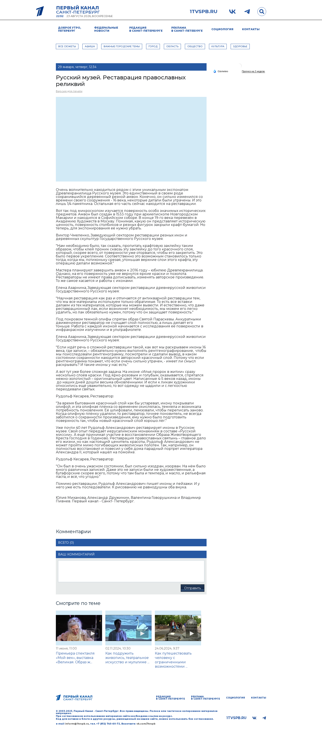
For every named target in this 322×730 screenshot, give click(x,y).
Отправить (192, 588)
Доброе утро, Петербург (69, 29)
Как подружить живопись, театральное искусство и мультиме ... (127, 657)
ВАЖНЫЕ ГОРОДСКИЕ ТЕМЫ (122, 46)
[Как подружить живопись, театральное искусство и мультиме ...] (128, 628)
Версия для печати (69, 91)
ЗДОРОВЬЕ (240, 46)
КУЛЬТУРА (217, 46)
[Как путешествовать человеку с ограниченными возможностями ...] (178, 628)
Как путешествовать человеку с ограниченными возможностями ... (173, 660)
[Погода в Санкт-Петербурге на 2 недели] (253, 71)
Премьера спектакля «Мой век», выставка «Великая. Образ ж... (75, 657)
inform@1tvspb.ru (77, 723)
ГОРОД (153, 46)
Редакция (146, 29)
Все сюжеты (67, 46)
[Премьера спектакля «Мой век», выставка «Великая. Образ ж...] (79, 628)
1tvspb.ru (204, 11)
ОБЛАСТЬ (172, 46)
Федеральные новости (106, 29)
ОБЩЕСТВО (195, 46)
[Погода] (221, 71)
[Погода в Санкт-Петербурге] (239, 67)
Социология (222, 29)
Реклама (187, 29)
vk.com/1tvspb (146, 723)
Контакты (251, 29)
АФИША (90, 46)
